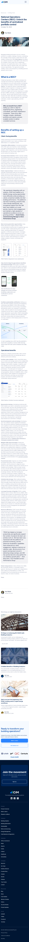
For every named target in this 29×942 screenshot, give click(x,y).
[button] (25, 2)
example (3, 180)
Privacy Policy (4, 932)
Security (3, 938)
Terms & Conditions (5, 935)
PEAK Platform (18, 59)
